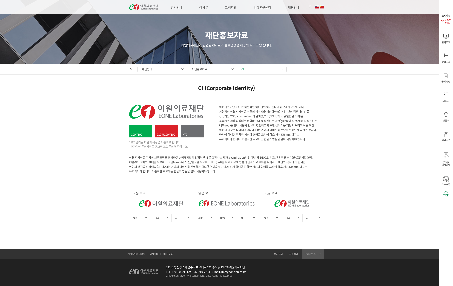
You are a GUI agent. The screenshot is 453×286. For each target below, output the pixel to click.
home (130, 69)
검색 (310, 7)
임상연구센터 (262, 7)
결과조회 (445, 41)
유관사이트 (310, 254)
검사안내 (176, 7)
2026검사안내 (445, 163)
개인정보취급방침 (136, 254)
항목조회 (445, 61)
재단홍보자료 (199, 69)
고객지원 (231, 7)
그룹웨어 (293, 254)
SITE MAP (168, 254)
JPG (156, 218)
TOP (446, 195)
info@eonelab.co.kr (233, 272)
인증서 (446, 120)
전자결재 (278, 254)
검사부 (203, 7)
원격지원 (445, 139)
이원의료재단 (143, 7)
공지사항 (445, 81)
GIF (135, 218)
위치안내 (154, 254)
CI (242, 69)
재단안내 (294, 7)
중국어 (322, 7)
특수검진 (445, 183)
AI (176, 218)
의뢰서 (446, 100)
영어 (317, 7)
